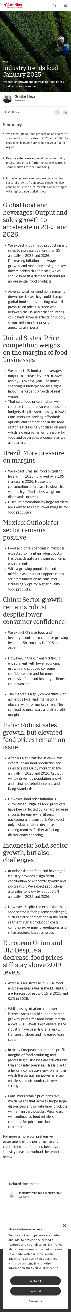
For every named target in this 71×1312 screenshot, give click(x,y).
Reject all (36, 1291)
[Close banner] (64, 1226)
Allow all (35, 1281)
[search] (55, 5)
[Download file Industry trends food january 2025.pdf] (12, 1195)
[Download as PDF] (65, 112)
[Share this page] (57, 112)
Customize (35, 1301)
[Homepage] (12, 5)
